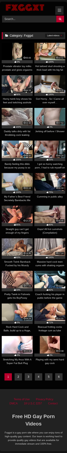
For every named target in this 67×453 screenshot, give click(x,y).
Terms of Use (22, 399)
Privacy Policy (44, 399)
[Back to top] (56, 442)
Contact (53, 403)
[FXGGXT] (27, 8)
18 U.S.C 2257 (33, 403)
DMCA (13, 403)
